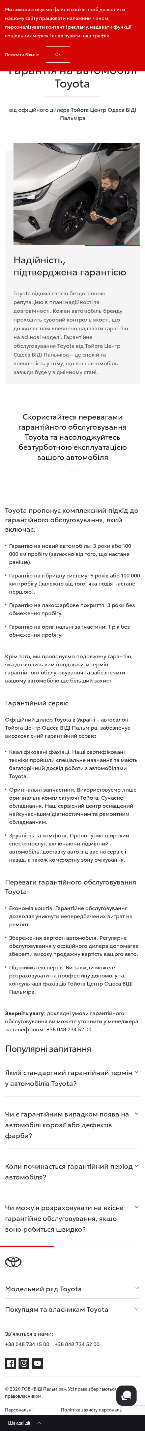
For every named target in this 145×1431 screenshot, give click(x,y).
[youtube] (37, 1363)
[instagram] (24, 1363)
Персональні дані (18, 1413)
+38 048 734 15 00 (27, 1343)
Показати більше (22, 54)
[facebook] (10, 1363)
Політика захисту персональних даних (95, 1413)
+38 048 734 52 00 (69, 1029)
